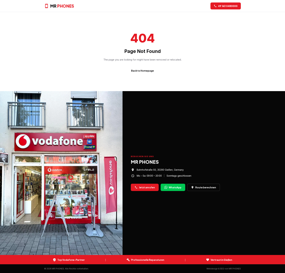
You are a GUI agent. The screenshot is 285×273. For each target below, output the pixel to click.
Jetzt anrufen (147, 187)
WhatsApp (175, 187)
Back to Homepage (142, 70)
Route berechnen (205, 187)
